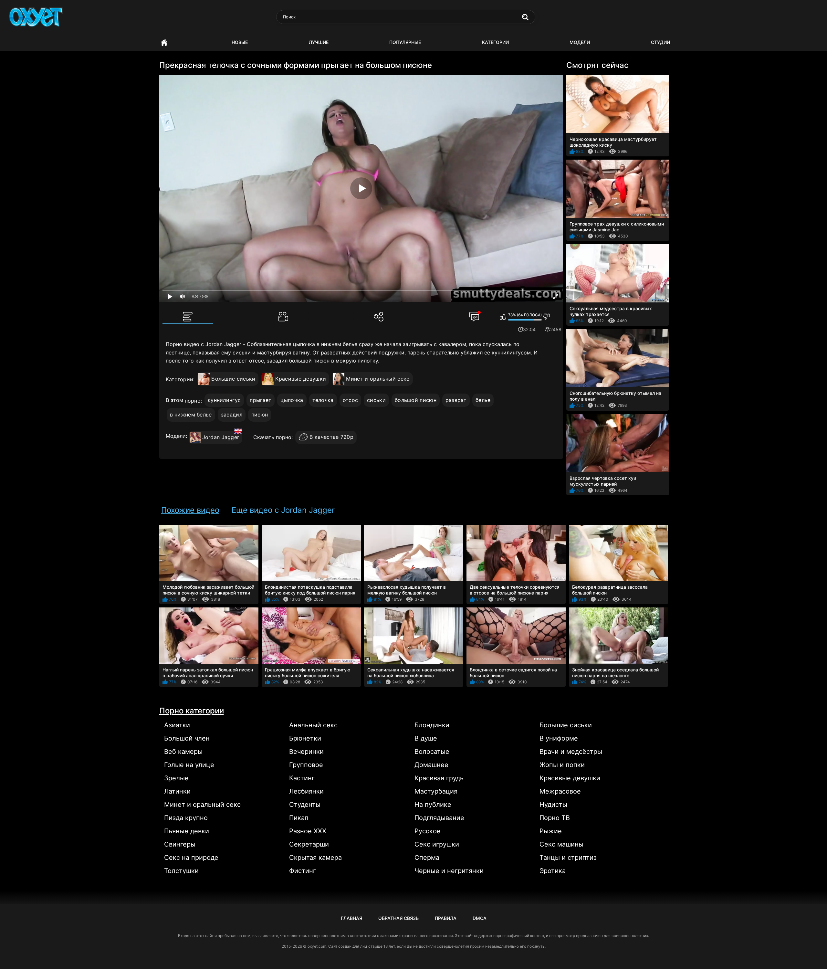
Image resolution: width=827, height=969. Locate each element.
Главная (164, 42)
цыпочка (291, 400)
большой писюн (415, 400)
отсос (350, 400)
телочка (323, 400)
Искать (525, 17)
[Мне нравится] (503, 316)
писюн (259, 414)
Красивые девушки (300, 378)
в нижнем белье (191, 414)
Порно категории (191, 710)
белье (483, 400)
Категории (495, 42)
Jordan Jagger (220, 437)
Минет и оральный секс (377, 378)
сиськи (376, 400)
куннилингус (224, 400)
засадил (231, 414)
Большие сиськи (233, 378)
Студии (660, 42)
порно (193, 400)
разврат (455, 400)
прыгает (260, 400)
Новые (240, 42)
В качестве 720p (331, 437)
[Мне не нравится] (546, 316)
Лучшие (319, 42)
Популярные (405, 42)
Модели (580, 42)
